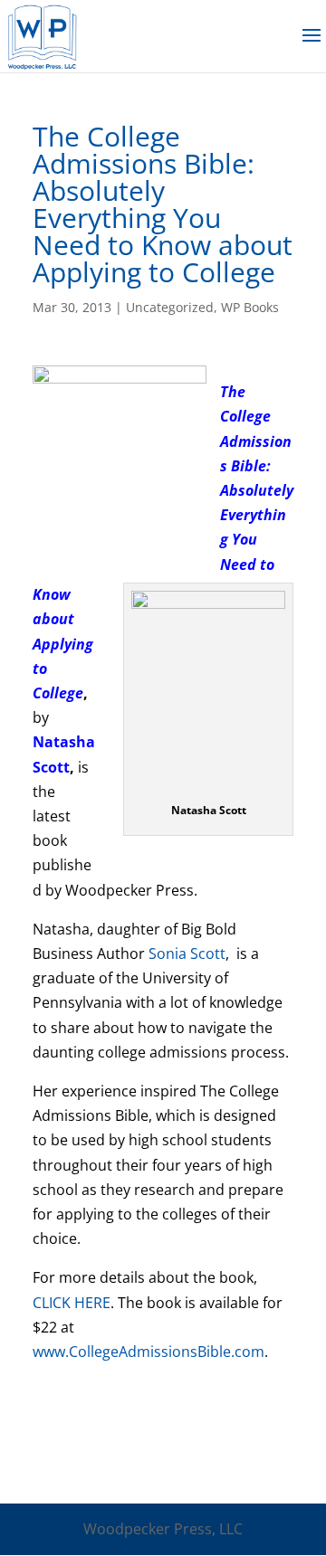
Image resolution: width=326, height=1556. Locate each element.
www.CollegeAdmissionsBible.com (148, 1352)
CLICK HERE (71, 1303)
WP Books (250, 307)
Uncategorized (170, 307)
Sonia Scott (187, 953)
